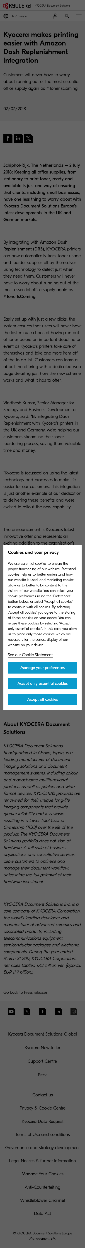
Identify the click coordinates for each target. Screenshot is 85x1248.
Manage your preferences (42, 667)
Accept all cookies (42, 699)
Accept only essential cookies (42, 683)
